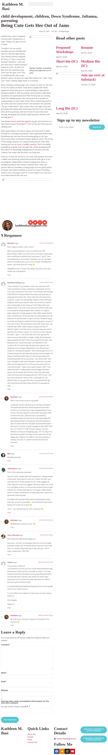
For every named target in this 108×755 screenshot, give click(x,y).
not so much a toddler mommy (23, 144)
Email (4, 681)
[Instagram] (67, 751)
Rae (8, 454)
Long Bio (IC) (67, 108)
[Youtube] (72, 751)
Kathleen (14, 397)
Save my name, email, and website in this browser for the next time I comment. (25, 702)
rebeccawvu (12, 469)
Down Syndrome (65, 16)
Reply (9, 275)
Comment (5, 645)
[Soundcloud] (62, 751)
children (42, 16)
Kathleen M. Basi (13, 6)
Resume (87, 47)
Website (4, 690)
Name (4, 673)
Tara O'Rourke (13, 535)
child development (17, 16)
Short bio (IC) (67, 61)
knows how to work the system (18, 121)
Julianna (89, 16)
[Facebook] (56, 751)
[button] (41, 4)
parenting (9, 20)
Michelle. (10, 243)
